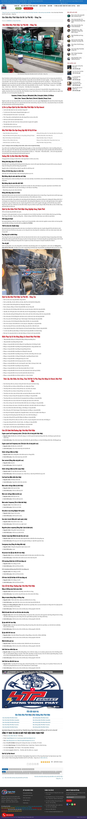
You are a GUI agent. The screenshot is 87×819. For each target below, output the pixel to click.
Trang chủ (16, 5)
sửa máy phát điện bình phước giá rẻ (51, 773)
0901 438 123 (14, 735)
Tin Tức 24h (24, 3)
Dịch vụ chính (42, 5)
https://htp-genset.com (11, 740)
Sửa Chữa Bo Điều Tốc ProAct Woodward (77, 26)
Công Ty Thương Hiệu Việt (28, 817)
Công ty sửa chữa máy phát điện (35, 806)
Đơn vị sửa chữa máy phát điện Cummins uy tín (77, 15)
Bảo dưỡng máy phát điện (44, 12)
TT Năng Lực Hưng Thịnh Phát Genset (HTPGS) (64, 5)
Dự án (78, 5)
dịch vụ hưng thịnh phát (13, 12)
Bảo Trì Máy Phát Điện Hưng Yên (76, 54)
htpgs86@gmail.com (12, 738)
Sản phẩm (50, 5)
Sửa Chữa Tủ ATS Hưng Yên (77, 45)
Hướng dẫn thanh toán (28, 795)
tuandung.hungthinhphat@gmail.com (26, 738)
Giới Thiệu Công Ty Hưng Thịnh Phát (35, 1)
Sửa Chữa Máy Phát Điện (32, 12)
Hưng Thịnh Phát (16, 20)
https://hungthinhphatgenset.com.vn (26, 740)
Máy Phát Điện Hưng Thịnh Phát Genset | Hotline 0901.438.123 (14, 1)
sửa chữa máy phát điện (36, 773)
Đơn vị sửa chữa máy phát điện (8, 807)
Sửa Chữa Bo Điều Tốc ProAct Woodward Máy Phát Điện (78, 21)
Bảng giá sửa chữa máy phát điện (14, 771)
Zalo (9, 735)
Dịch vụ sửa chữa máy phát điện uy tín (19, 806)
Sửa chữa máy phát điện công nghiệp (23, 807)
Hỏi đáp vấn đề (26, 800)
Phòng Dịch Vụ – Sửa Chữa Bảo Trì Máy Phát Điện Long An (77, 31)
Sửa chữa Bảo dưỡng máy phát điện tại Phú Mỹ (16, 777)
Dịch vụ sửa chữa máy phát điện (48, 771)
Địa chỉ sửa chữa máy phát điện (22, 773)
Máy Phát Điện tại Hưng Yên (77, 36)
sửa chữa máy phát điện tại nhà (15, 810)
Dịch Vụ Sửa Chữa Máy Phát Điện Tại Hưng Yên (77, 40)
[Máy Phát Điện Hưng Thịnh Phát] (6, 7)
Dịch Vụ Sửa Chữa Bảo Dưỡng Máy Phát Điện (11, 3)
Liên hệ (29, 3)
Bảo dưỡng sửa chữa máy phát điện (31, 771)
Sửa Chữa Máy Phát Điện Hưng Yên (77, 49)
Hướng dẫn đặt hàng (27, 793)
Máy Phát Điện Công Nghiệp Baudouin (76, 58)
